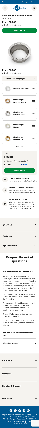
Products (6, 373)
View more (19, 146)
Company (7, 360)
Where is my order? (11, 343)
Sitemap (29, 421)
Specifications (10, 245)
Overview (7, 225)
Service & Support (11, 386)
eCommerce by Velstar (20, 424)
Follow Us (7, 398)
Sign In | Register (30, 2)
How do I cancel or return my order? (18, 271)
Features (7, 236)
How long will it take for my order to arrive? (18, 334)
